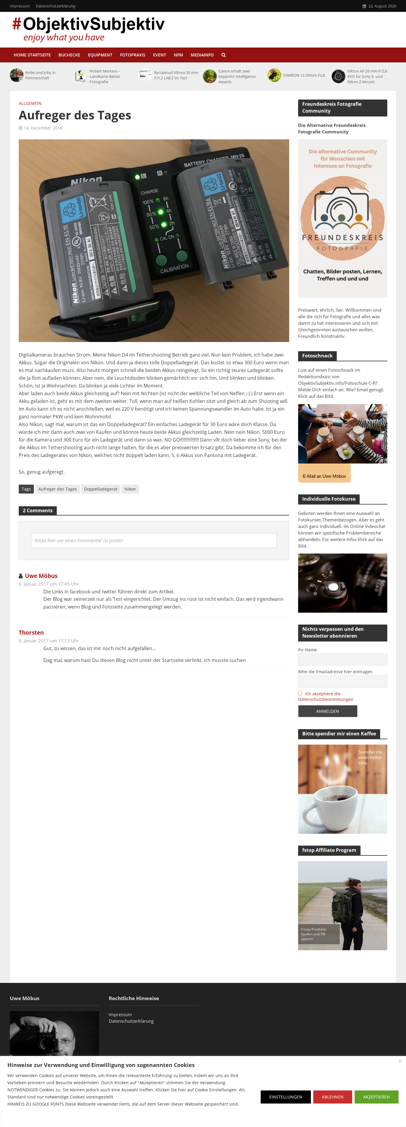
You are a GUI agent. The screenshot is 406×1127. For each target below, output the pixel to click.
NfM (178, 55)
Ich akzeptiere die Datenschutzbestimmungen (325, 696)
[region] (203, 1091)
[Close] (399, 1061)
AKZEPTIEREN (376, 1097)
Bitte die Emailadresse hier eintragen (335, 671)
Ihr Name (307, 649)
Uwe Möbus (41, 575)
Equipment (100, 55)
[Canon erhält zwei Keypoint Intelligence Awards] (209, 76)
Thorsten (31, 632)
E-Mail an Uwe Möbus (324, 476)
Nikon (130, 489)
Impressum (20, 6)
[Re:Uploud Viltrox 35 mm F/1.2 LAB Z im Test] (145, 75)
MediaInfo (202, 55)
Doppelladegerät (100, 489)
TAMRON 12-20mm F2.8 (304, 75)
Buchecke (69, 55)
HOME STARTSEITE (32, 55)
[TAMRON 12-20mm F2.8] (273, 75)
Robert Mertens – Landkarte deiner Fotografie (105, 76)
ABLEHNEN (333, 1097)
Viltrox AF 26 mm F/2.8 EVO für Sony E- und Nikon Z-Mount (367, 76)
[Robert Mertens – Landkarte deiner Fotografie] (80, 76)
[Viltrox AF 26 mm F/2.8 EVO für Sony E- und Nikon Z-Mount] (338, 76)
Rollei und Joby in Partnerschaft (40, 75)
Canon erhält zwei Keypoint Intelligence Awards (237, 76)
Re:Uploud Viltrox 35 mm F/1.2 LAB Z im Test (176, 75)
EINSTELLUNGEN (285, 1097)
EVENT (159, 55)
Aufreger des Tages (57, 489)
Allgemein (30, 103)
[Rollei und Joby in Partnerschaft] (16, 75)
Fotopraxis (132, 55)
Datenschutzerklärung (55, 6)
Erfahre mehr (22, 1118)
